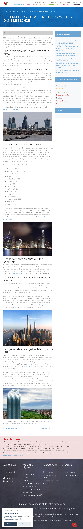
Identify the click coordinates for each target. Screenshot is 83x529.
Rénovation (59, 104)
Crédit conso (65, 4)
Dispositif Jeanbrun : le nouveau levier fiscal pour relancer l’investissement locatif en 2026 (67, 65)
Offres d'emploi (48, 472)
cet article (29, 366)
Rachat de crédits (31, 4)
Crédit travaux (76, 4)
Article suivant (47, 428)
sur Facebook (10, 472)
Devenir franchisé (65, 2)
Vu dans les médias (29, 486)
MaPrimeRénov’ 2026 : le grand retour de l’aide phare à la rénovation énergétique (67, 48)
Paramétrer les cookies (31, 483)
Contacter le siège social (51, 481)
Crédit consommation (62, 95)
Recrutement (77, 2)
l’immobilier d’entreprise (10, 109)
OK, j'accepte (10, 523)
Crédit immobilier (18, 4)
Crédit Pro (42, 4)
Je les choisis (24, 523)
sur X (7, 475)
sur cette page (39, 305)
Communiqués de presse (31, 489)
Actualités (23, 11)
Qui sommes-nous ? (40, 2)
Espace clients (53, 2)
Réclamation (47, 484)
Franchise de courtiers (62, 101)
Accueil (5, 11)
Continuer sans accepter (11, 510)
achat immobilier (15, 273)
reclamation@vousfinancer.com (13, 455)
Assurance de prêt (53, 4)
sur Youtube (10, 478)
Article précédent (11, 428)
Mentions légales (29, 474)
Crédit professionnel (62, 89)
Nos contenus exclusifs (70, 475)
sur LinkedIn (10, 481)
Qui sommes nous (68, 472)
